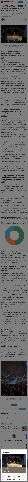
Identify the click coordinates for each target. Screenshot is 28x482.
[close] (26, 452)
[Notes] (19, 476)
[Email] (14, 476)
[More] (24, 476)
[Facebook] (9, 476)
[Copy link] (4, 476)
